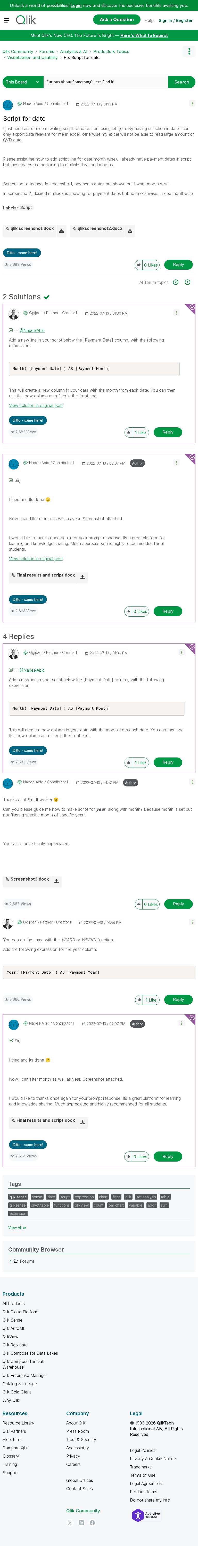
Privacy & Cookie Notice (153, 1458)
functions (62, 1205)
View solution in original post (36, 405)
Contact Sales (79, 1488)
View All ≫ (17, 1227)
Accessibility (77, 1447)
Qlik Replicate (15, 1344)
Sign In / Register (176, 20)
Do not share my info (150, 1500)
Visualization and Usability (32, 57)
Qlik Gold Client (17, 1392)
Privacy (73, 1456)
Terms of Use (142, 1475)
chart (103, 1197)
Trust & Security (81, 1439)
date (51, 1197)
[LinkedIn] (81, 1523)
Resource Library (18, 1423)
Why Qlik (11, 1400)
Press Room (77, 1431)
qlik (128, 1197)
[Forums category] (10, 1261)
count (98, 1205)
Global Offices (79, 1480)
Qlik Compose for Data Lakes (30, 1353)
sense (37, 1197)
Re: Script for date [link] (82, 57)
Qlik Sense (12, 1320)
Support (10, 1472)
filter (116, 1197)
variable (136, 1205)
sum (164, 1205)
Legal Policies (142, 1450)
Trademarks (141, 1466)
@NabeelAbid (32, 330)
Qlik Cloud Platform (20, 1311)
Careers (73, 1464)
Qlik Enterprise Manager (25, 1375)
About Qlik (75, 1423)
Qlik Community (18, 51)
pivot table (40, 1205)
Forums (46, 51)
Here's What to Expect (144, 35)
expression (84, 1197)
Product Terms (143, 1491)
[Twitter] (70, 1523)
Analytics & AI (73, 51)
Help (149, 20)
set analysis (146, 1197)
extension (18, 1213)
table (165, 1197)
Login (76, 5)
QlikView (11, 1336)
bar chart (116, 1205)
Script (26, 207)
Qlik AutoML (14, 1328)
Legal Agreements (146, 1483)
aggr (152, 1205)
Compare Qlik (15, 1447)
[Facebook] (92, 1523)
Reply (178, 264)
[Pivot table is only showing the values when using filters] (187, 282)
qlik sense (18, 1197)
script (65, 1197)
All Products (14, 1303)
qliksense (18, 1205)
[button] (192, 103)
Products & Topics (111, 51)
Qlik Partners (14, 1431)
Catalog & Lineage (20, 1383)
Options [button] (189, 51)
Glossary (11, 1456)
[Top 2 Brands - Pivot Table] (178, 282)
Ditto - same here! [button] (22, 253)
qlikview (82, 1205)
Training (10, 1464)
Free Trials (12, 1439)
